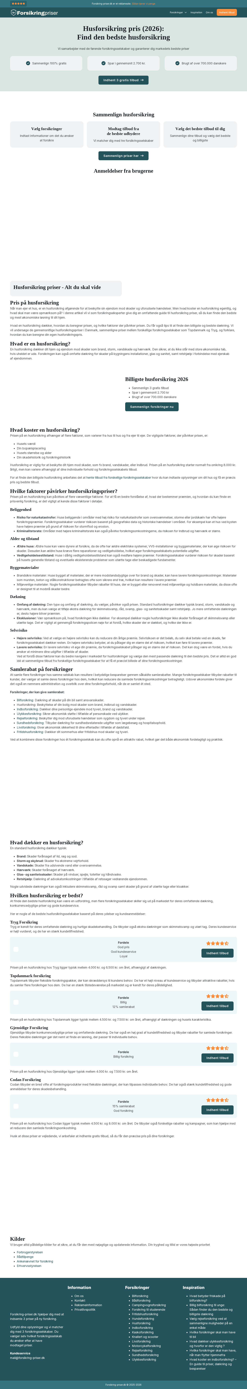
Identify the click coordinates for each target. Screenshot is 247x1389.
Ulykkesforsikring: (29, 714)
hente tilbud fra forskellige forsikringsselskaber (118, 477)
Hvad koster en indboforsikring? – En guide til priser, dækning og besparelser (213, 1364)
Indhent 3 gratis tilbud (121, 80)
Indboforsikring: (28, 709)
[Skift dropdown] (185, 12)
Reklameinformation (88, 1305)
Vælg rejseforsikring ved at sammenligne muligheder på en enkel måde (211, 1323)
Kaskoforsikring (143, 1332)
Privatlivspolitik (84, 1309)
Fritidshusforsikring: (30, 732)
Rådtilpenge (25, 1257)
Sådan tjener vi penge (143, 3)
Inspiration (196, 12)
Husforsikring (141, 1323)
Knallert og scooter (145, 1337)
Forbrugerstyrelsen (30, 1252)
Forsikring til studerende (148, 1309)
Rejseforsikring (142, 1350)
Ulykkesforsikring (144, 1359)
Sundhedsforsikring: (30, 723)
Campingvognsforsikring (149, 1305)
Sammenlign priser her (121, 156)
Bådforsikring (141, 1300)
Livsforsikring (141, 1341)
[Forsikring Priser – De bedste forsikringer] (34, 12)
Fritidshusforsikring (145, 1314)
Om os (209, 12)
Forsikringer (176, 12)
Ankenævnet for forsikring (35, 1261)
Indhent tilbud (227, 12)
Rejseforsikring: (27, 718)
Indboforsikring (142, 1327)
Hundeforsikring (143, 1318)
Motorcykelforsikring (146, 1346)
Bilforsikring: (25, 700)
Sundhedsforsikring (145, 1355)
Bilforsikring (140, 1296)
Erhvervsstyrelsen (29, 1266)
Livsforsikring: (26, 727)
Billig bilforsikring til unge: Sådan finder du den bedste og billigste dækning (211, 1309)
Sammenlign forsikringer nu (152, 407)
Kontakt (79, 1300)
